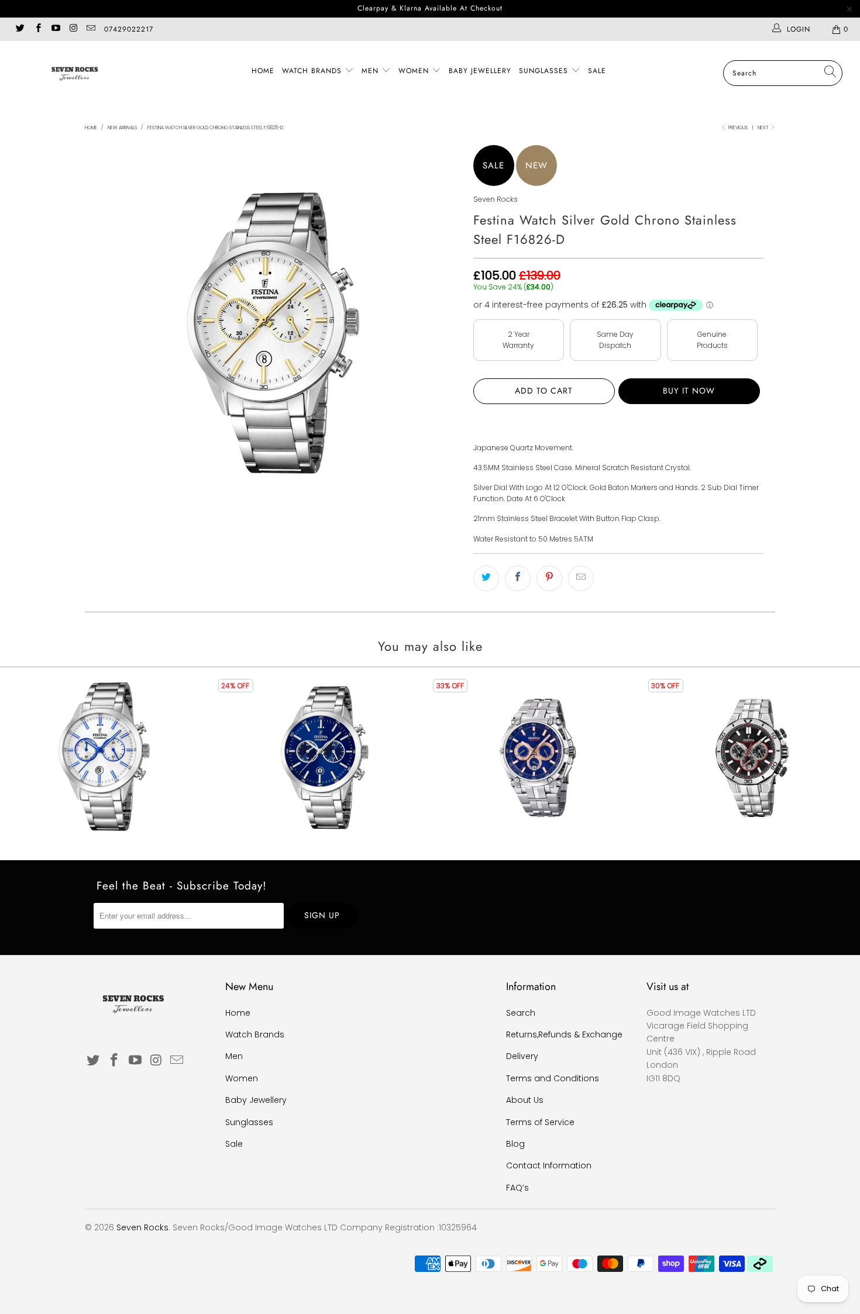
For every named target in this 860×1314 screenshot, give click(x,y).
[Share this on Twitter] (486, 578)
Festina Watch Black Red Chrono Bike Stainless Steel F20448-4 (752, 758)
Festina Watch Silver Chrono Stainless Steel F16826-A (107, 758)
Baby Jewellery (480, 70)
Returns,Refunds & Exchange (564, 1034)
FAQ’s (517, 1188)
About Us (524, 1100)
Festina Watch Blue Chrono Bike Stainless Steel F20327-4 (537, 758)
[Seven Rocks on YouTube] (55, 29)
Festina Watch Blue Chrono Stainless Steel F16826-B (322, 758)
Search (520, 1013)
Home (263, 70)
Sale (597, 70)
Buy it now (689, 390)
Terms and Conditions (552, 1078)
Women (415, 70)
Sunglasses (545, 70)
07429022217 (128, 29)
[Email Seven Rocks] (90, 29)
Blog (515, 1144)
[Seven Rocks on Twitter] (20, 29)
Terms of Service (540, 1122)
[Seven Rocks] (74, 72)
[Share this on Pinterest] (549, 578)
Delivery (522, 1056)
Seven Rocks (495, 199)
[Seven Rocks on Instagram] (73, 29)
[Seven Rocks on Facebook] (37, 29)
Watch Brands (313, 70)
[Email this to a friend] (581, 578)
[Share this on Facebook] (518, 578)
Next (764, 128)
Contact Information (548, 1165)
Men (371, 70)
